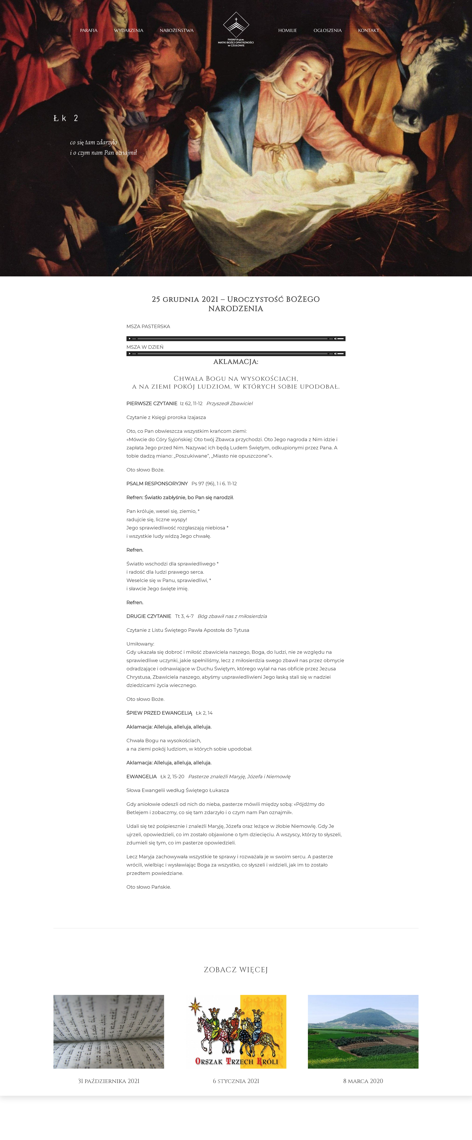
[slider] (340, 338)
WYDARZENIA (128, 30)
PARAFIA (88, 30)
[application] (236, 338)
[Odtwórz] (129, 338)
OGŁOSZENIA (328, 30)
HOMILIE (287, 30)
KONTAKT (368, 30)
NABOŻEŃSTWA (177, 30)
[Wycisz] (335, 338)
